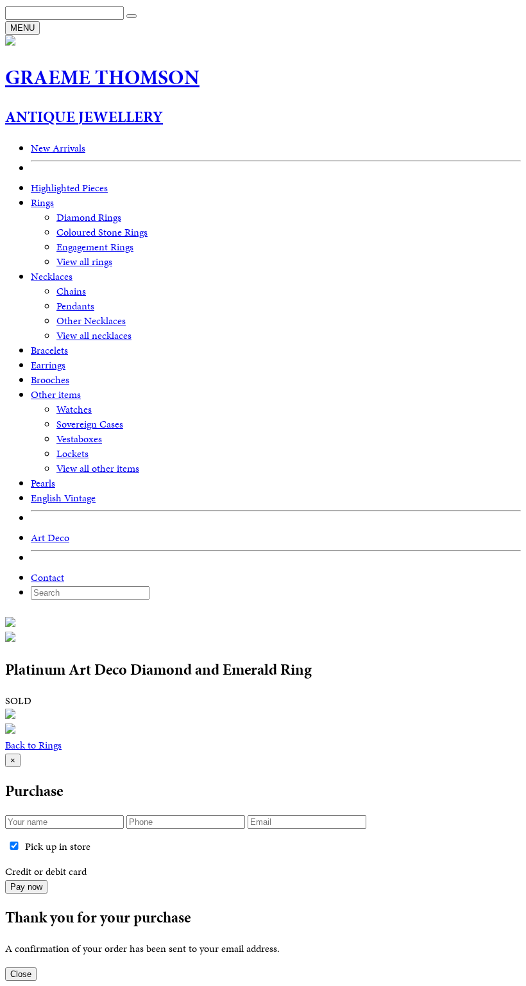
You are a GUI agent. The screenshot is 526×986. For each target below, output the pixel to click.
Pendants (75, 305)
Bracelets (49, 350)
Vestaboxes (79, 438)
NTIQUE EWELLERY (84, 117)
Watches (74, 409)
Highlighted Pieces (69, 187)
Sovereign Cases (89, 424)
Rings (42, 202)
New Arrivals (58, 148)
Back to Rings (33, 745)
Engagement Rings (94, 246)
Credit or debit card (46, 871)
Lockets (72, 453)
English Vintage (63, 497)
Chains (71, 291)
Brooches (50, 379)
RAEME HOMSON (102, 77)
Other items (56, 394)
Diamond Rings (88, 217)
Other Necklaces (91, 320)
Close (20, 974)
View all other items (97, 468)
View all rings (84, 261)
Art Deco (50, 537)
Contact (47, 577)
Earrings (48, 365)
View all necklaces (94, 335)
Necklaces (51, 276)
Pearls (43, 483)
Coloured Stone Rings (102, 232)
